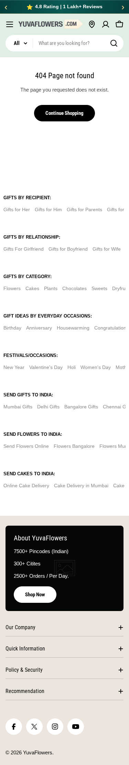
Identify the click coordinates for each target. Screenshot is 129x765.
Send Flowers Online (26, 446)
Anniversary (39, 328)
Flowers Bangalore (74, 446)
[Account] (105, 24)
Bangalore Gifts (81, 406)
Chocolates (74, 288)
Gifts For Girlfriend (23, 249)
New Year (13, 367)
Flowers (12, 288)
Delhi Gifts (48, 406)
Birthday (12, 328)
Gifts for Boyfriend (68, 249)
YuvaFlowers (37, 752)
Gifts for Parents (84, 209)
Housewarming (73, 328)
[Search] (114, 43)
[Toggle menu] (10, 24)
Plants (50, 288)
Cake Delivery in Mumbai (81, 485)
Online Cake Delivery (26, 485)
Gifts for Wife (107, 249)
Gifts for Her (16, 209)
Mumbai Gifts (17, 406)
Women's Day (95, 367)
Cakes (32, 288)
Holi (71, 367)
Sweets (99, 288)
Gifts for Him (48, 209)
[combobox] (64, 43)
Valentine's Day (46, 367)
